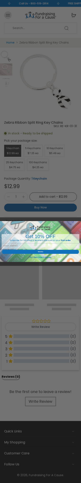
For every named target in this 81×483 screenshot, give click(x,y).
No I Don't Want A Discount (40, 258)
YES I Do (40, 252)
